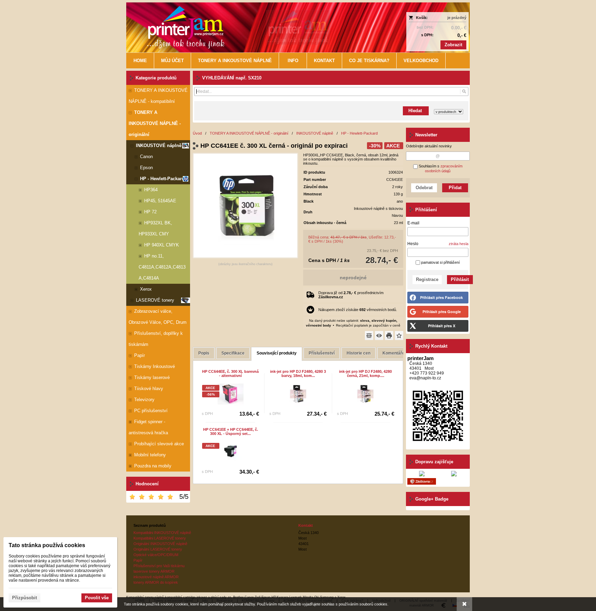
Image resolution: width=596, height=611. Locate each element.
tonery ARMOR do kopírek (155, 582)
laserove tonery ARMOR (154, 571)
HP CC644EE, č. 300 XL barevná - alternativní (230, 373)
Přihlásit (460, 279)
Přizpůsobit (24, 597)
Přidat (455, 187)
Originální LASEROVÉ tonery (157, 549)
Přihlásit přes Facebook (441, 297)
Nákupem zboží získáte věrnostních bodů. (357, 310)
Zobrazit (453, 44)
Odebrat (424, 187)
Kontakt (305, 525)
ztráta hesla (458, 244)
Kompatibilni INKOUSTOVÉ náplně (162, 533)
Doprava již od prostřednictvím (351, 295)
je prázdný (456, 18)
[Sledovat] (379, 335)
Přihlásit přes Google (442, 311)
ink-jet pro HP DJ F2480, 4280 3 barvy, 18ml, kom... (298, 373)
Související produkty (277, 353)
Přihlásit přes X (441, 325)
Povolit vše (97, 597)
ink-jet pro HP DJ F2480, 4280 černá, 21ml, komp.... (365, 373)
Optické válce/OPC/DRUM (155, 555)
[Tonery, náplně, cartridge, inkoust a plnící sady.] (255, 27)
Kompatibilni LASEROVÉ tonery (159, 538)
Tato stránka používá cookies (47, 545)
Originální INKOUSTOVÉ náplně (160, 544)
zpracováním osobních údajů (444, 168)
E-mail (413, 223)
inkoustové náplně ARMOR (156, 577)
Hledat (415, 110)
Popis (203, 353)
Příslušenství (322, 353)
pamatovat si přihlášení (440, 262)
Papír (137, 560)
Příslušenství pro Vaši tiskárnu (159, 566)
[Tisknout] (389, 335)
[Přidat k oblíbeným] (399, 335)
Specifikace (233, 353)
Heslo (412, 243)
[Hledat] (464, 91)
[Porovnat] (369, 335)
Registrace (427, 279)
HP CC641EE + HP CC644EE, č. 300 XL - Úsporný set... (230, 431)
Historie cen (358, 353)
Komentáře (394, 353)
